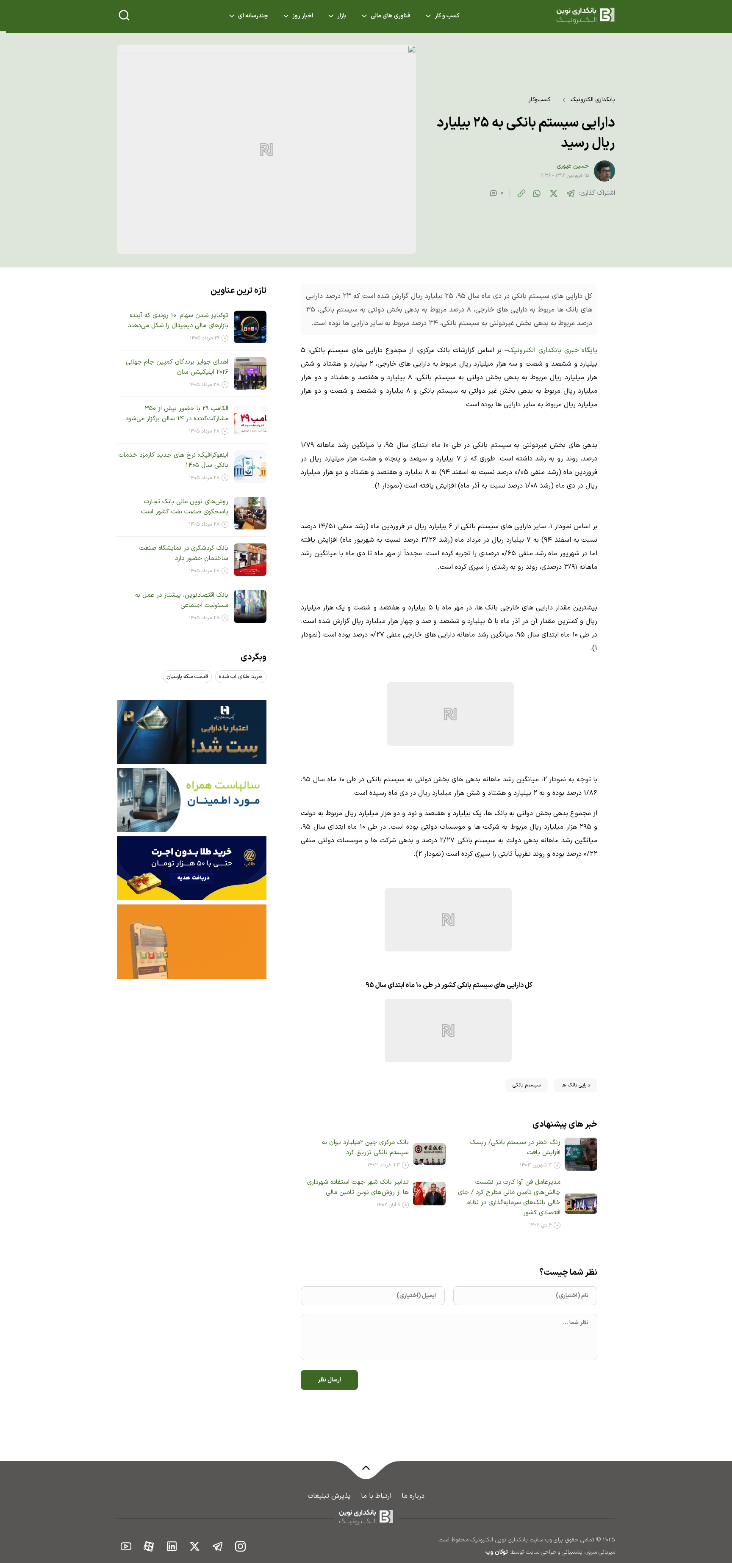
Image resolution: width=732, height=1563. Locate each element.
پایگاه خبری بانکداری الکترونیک (552, 350)
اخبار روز (302, 15)
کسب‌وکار (539, 99)
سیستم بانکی (527, 1085)
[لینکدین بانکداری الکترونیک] (172, 1546)
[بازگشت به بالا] (366, 1473)
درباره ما (413, 1496)
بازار (342, 15)
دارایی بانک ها (575, 1085)
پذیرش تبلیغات (329, 1496)
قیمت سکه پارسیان (187, 677)
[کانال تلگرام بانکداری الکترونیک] (217, 1546)
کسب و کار (447, 15)
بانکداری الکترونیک (593, 99)
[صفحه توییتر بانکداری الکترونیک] (195, 1546)
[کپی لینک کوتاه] (521, 193)
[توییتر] (553, 193)
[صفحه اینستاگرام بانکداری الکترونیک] (240, 1546)
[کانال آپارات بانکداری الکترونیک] (149, 1546)
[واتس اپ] (536, 193)
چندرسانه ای (253, 15)
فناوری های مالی (390, 15)
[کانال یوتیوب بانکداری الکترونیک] (126, 1546)
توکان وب (496, 1552)
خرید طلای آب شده (241, 677)
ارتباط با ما (376, 1496)
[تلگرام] (570, 193)
